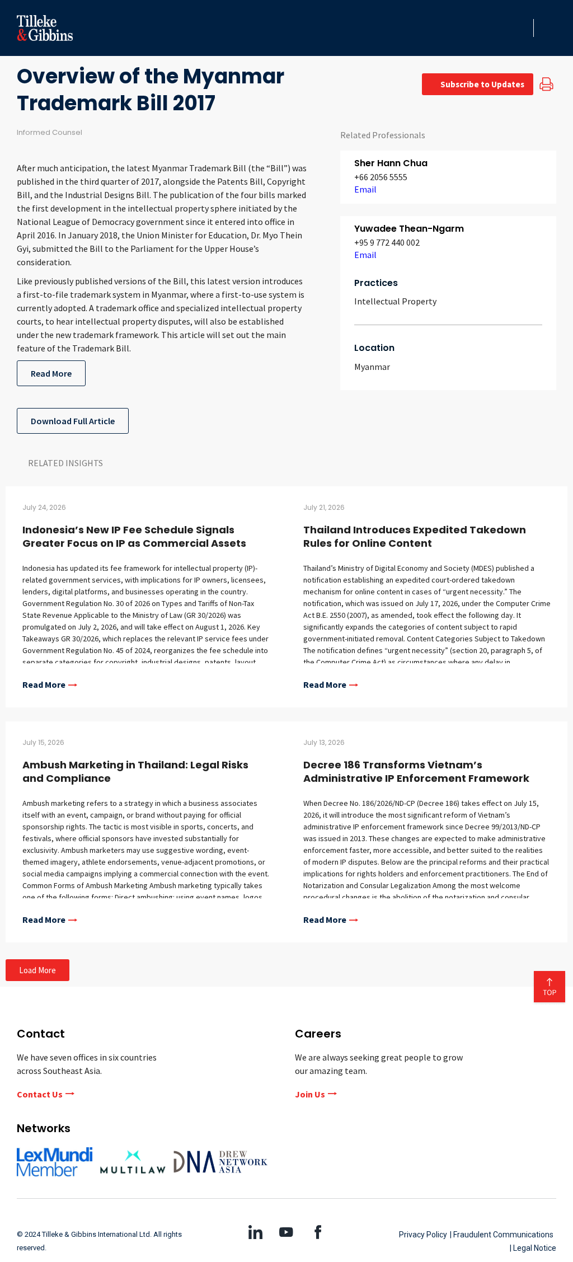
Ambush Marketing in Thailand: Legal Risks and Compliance (135, 771)
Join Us (310, 1094)
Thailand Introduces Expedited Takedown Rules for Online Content (414, 536)
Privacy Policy (423, 1234)
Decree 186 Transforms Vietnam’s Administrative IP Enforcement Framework (416, 771)
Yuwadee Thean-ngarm (409, 228)
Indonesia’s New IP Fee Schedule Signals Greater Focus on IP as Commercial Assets (134, 536)
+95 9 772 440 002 (387, 242)
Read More (51, 373)
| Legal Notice (533, 1248)
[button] (521, 28)
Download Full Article (73, 420)
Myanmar (372, 366)
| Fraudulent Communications (501, 1234)
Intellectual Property (395, 301)
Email (365, 189)
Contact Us (40, 1094)
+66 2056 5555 (380, 176)
